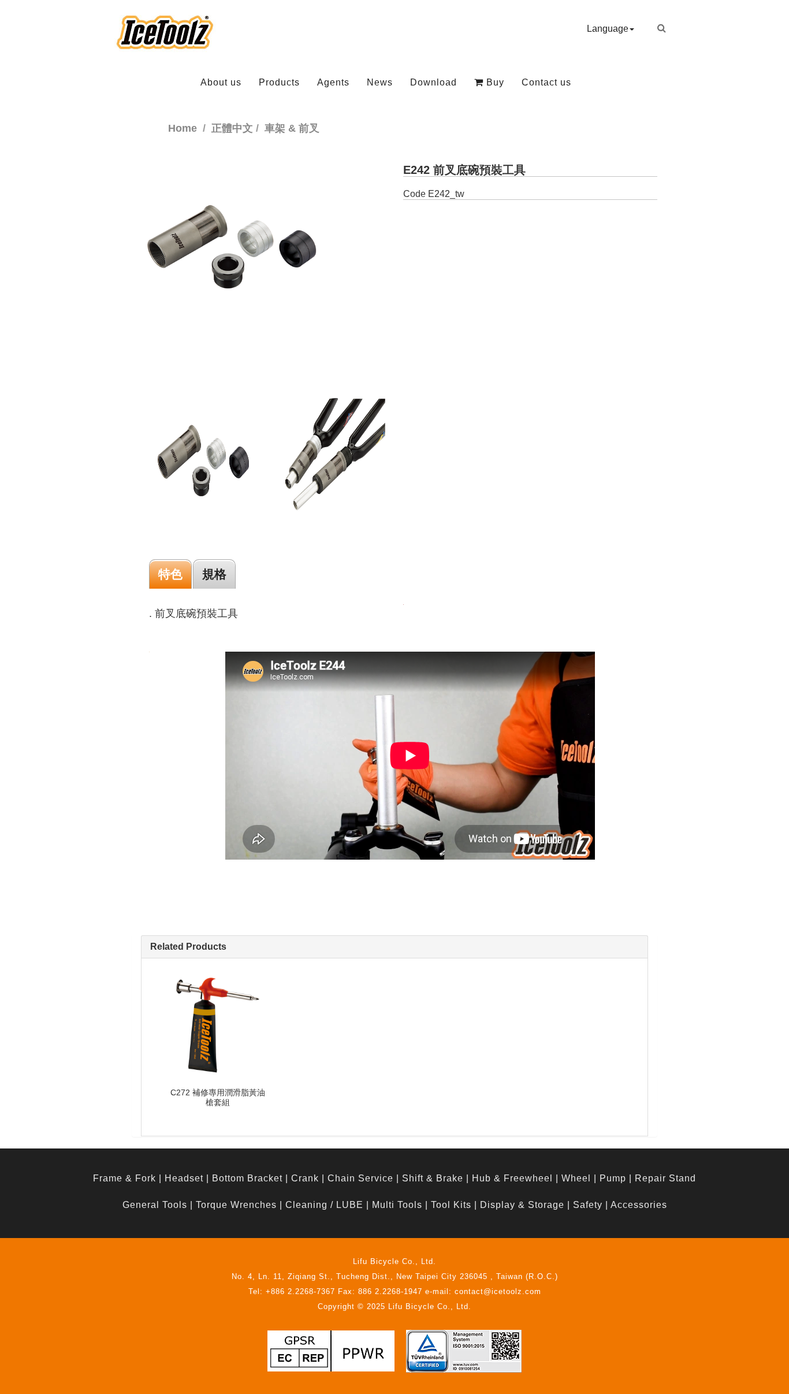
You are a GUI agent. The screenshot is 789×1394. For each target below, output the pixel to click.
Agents (333, 82)
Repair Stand (665, 1178)
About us (220, 82)
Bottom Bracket (247, 1178)
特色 (170, 574)
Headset (184, 1178)
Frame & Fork (124, 1178)
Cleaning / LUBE (324, 1205)
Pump (613, 1178)
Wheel (576, 1178)
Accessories (639, 1205)
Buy (493, 82)
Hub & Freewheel (512, 1178)
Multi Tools (397, 1205)
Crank (305, 1178)
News (380, 82)
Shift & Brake (432, 1178)
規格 (214, 574)
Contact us (546, 82)
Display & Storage (522, 1205)
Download (433, 82)
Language (607, 29)
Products (279, 82)
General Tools (154, 1205)
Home (182, 128)
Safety (587, 1205)
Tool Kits (451, 1205)
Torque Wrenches (236, 1205)
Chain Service (360, 1178)
